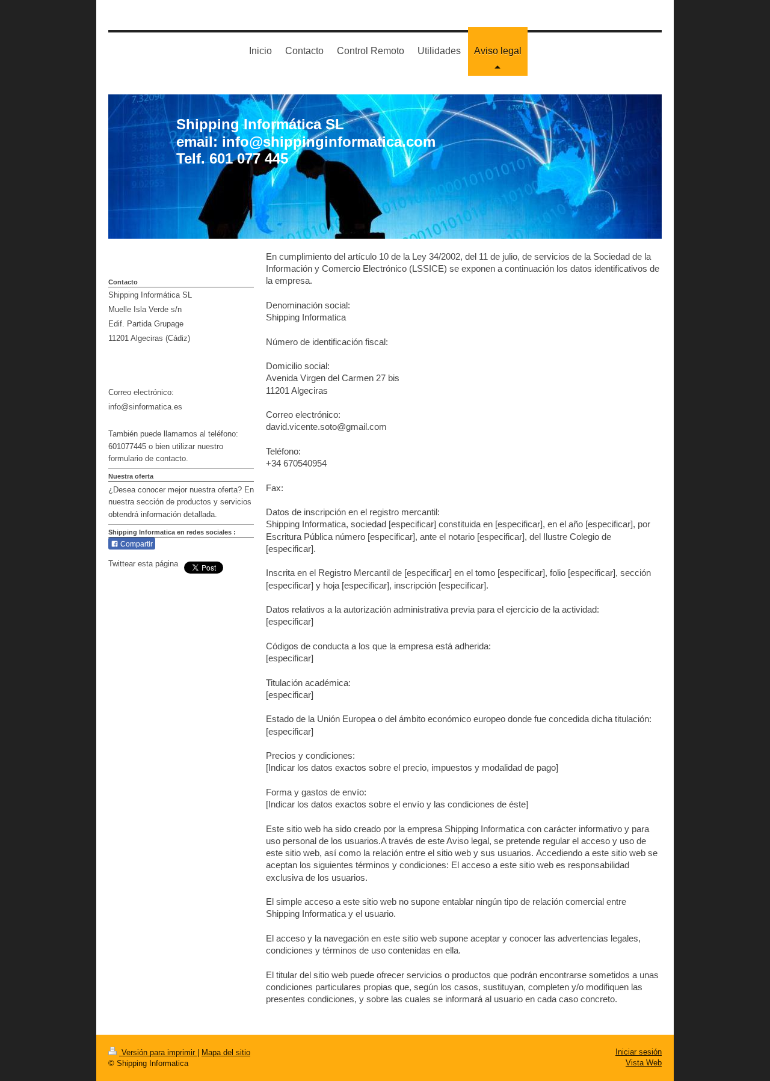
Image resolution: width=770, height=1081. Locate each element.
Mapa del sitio (226, 1052)
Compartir (136, 544)
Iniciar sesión (638, 1051)
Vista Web (644, 1062)
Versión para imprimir (158, 1052)
